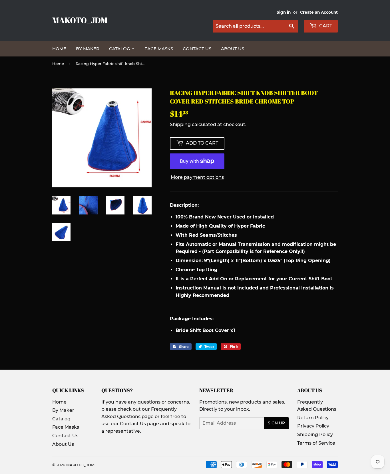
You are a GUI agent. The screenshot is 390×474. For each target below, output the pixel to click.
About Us (232, 48)
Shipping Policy (315, 434)
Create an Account (319, 12)
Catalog (120, 48)
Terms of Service (316, 443)
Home (59, 48)
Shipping (180, 124)
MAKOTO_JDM (80, 20)
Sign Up (276, 423)
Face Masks (158, 48)
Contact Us (197, 48)
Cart (325, 26)
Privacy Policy (313, 426)
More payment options (197, 177)
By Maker (87, 48)
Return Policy (313, 417)
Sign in (284, 12)
